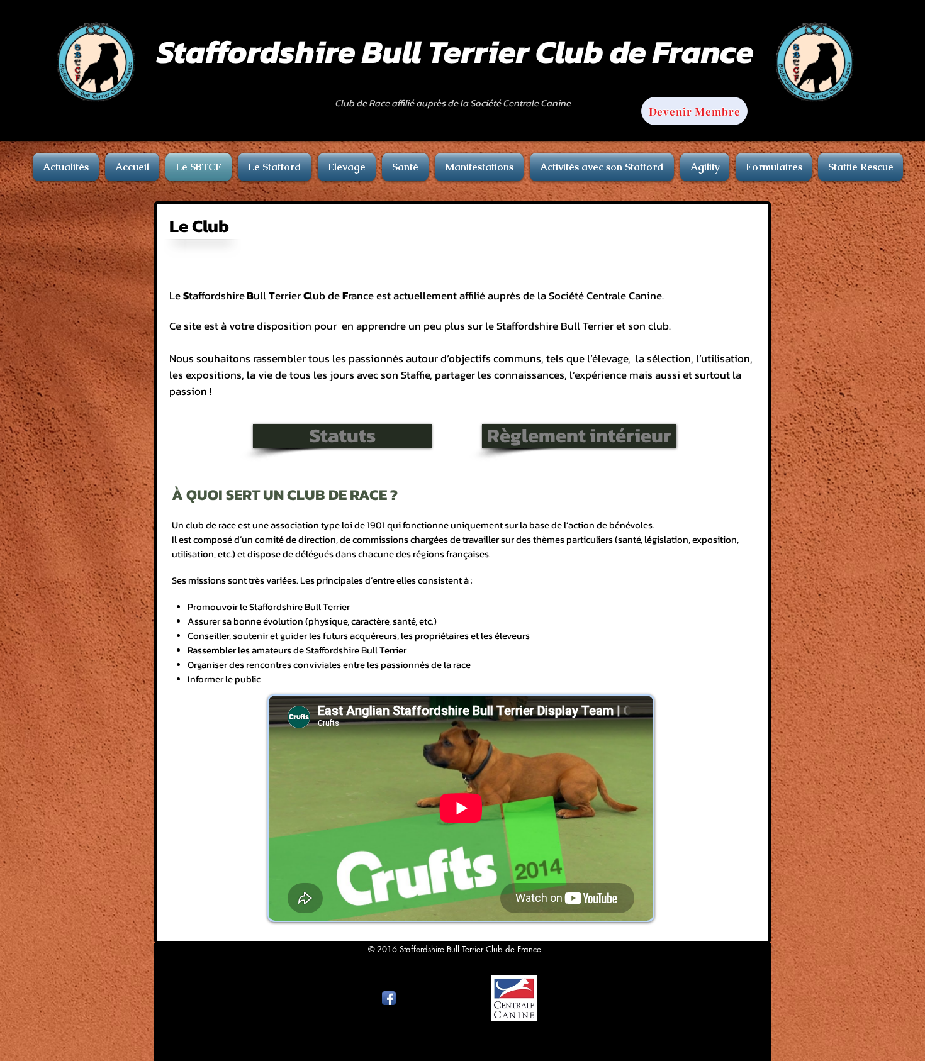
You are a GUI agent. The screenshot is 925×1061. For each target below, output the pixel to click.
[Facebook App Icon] (389, 998)
